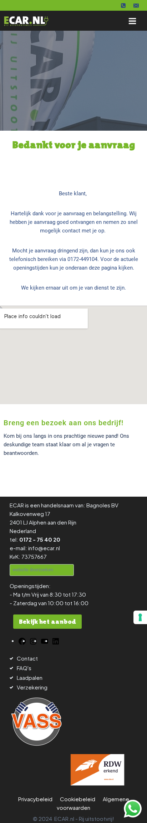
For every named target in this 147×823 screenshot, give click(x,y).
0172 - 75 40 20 (39, 539)
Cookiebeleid (77, 799)
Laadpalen (29, 677)
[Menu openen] (132, 21)
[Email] (136, 5)
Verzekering (32, 687)
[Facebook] (22, 640)
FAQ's (24, 667)
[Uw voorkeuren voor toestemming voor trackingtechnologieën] (140, 617)
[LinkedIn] (55, 640)
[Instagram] (33, 640)
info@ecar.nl (44, 548)
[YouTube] (44, 640)
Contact (27, 658)
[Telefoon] (123, 5)
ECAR (17, 505)
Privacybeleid (35, 799)
